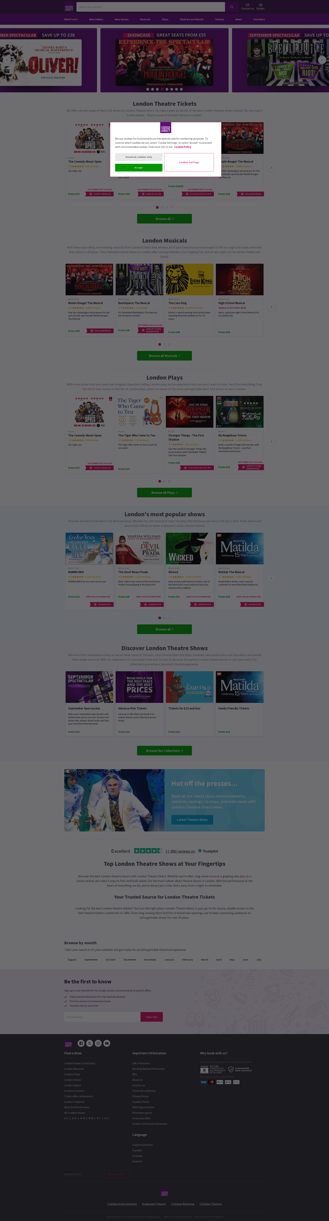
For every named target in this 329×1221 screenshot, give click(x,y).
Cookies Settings (189, 162)
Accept (139, 167)
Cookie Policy (182, 147)
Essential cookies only (139, 156)
